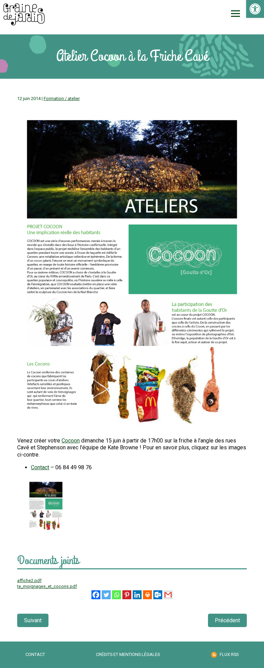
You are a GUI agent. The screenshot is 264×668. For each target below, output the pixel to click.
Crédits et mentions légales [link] (128, 654)
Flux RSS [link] (229, 654)
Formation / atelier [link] (62, 98)
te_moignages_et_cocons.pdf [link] (47, 586)
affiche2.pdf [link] (29, 580)
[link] (255, 9)
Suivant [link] (33, 620)
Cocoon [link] (71, 440)
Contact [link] (40, 467)
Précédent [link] (227, 620)
